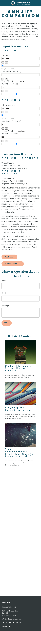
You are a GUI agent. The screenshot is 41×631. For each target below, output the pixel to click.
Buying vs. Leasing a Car (19, 409)
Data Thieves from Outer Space (18, 368)
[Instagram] (17, 622)
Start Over (9, 257)
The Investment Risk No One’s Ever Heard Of (19, 453)
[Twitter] (6, 622)
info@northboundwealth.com (11, 619)
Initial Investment (8, 55)
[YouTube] (13, 622)
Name (3, 280)
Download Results (13, 263)
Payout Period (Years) (10, 84)
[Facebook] (3, 622)
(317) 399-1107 (11, 607)
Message (5, 305)
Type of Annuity (7, 81)
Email (3, 293)
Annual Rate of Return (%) (11, 71)
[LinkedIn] (10, 622)
